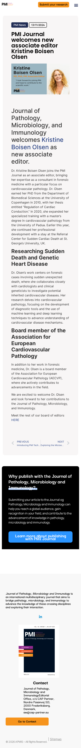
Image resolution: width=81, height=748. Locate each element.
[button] (76, 5)
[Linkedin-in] (40, 616)
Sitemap (56, 739)
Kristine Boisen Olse (37, 143)
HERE (15, 420)
